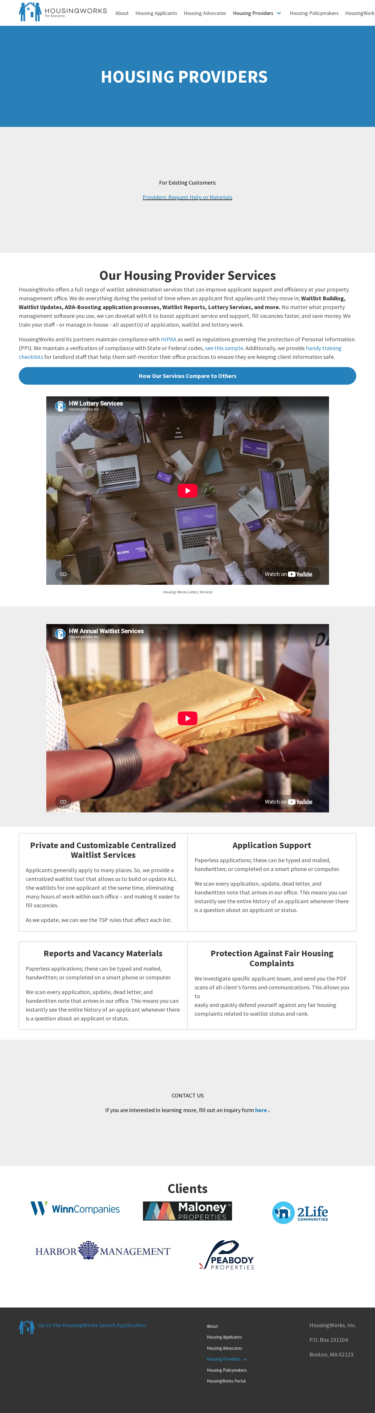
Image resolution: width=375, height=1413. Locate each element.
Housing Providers (253, 13)
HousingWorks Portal (226, 1381)
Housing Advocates (205, 13)
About (122, 13)
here (261, 1110)
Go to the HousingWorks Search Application (92, 1325)
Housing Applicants (156, 13)
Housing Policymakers (314, 13)
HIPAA (168, 339)
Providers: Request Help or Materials (187, 197)
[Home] (63, 19)
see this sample (224, 348)
